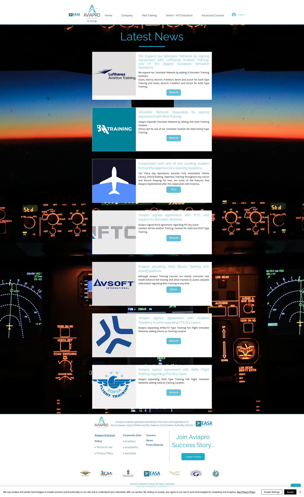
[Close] (300, 491)
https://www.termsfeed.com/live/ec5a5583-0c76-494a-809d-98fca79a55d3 (58, 421)
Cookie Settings (272, 492)
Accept (290, 492)
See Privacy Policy (246, 492)
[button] (173, 289)
